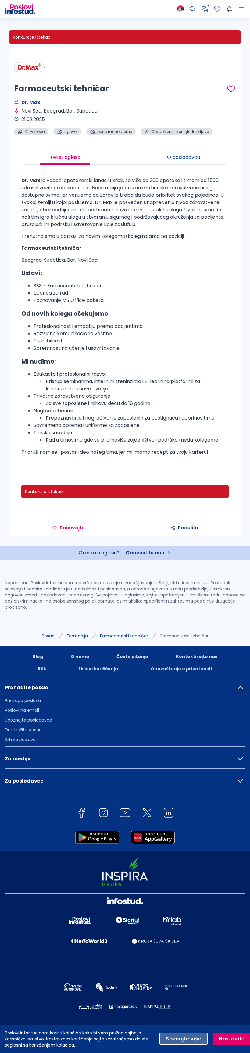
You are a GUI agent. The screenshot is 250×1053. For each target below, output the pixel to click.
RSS (42, 669)
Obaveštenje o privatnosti (181, 669)
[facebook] (81, 814)
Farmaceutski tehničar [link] (184, 636)
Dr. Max (30, 102)
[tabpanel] (125, 319)
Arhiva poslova (20, 739)
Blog (38, 657)
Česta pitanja (132, 657)
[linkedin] (168, 814)
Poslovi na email (22, 710)
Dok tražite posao (23, 730)
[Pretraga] (193, 9)
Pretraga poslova (23, 700)
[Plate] (205, 9)
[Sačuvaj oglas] (231, 89)
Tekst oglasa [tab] (65, 157)
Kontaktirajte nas (196, 657)
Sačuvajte (72, 527)
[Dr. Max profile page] (29, 67)
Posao (48, 636)
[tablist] (125, 157)
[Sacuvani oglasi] (217, 9)
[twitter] (147, 814)
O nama (80, 657)
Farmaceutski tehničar (124, 636)
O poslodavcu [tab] (183, 157)
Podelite (188, 527)
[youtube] (125, 814)
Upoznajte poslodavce (28, 720)
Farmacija (77, 636)
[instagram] (103, 814)
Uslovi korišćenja (98, 669)
